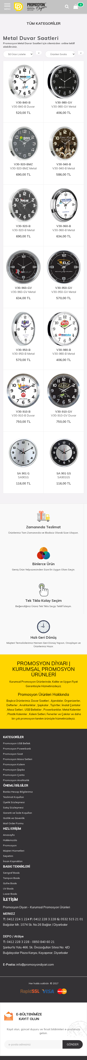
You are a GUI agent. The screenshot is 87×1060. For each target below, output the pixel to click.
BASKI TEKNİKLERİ (16, 866)
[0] (75, 7)
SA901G (23, 475)
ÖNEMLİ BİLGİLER (15, 785)
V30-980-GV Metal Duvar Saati (63, 104)
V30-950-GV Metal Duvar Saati (63, 290)
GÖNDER (73, 1044)
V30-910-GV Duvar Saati (63, 413)
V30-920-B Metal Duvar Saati (23, 228)
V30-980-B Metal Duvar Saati (63, 352)
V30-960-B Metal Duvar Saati (63, 228)
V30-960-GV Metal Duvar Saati (23, 290)
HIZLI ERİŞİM (12, 828)
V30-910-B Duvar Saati (23, 413)
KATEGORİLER (13, 737)
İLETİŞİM (10, 899)
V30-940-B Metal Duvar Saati (63, 166)
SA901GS (63, 475)
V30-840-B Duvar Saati (23, 104)
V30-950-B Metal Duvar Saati (23, 352)
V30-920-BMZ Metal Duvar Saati (23, 166)
